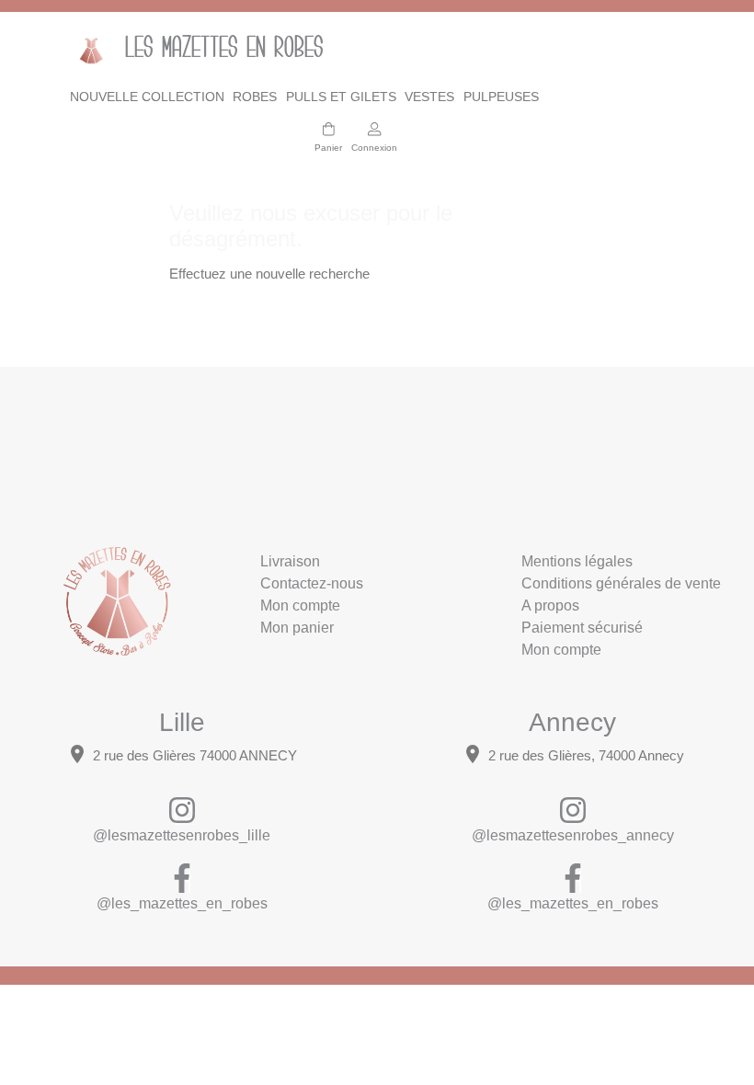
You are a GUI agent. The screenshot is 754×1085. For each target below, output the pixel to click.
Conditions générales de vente (621, 583)
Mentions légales (577, 561)
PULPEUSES (501, 96)
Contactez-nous (311, 583)
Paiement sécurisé (582, 627)
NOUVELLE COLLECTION (147, 96)
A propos (550, 605)
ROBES (255, 96)
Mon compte (300, 605)
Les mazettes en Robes (207, 49)
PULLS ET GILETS (341, 96)
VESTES (429, 96)
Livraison (290, 561)
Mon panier (297, 627)
